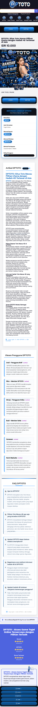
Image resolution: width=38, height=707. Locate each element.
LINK (19, 699)
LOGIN (10, 29)
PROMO (18, 688)
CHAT (19, 703)
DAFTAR (26, 29)
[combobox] (17, 11)
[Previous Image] (1, 69)
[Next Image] (36, 69)
